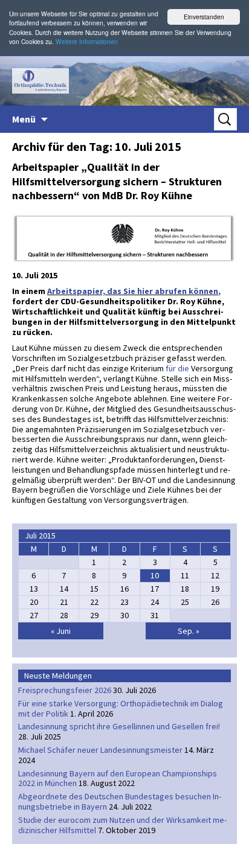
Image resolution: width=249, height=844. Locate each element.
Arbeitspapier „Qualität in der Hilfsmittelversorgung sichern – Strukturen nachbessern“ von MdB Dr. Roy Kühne (117, 181)
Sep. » (188, 630)
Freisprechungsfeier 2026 (64, 690)
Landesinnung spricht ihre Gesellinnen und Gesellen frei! (119, 726)
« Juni (61, 630)
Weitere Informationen (87, 41)
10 (154, 575)
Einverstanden (204, 16)
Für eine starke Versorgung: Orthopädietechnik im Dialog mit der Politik (120, 708)
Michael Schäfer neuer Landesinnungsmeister (100, 749)
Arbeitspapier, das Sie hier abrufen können (132, 291)
